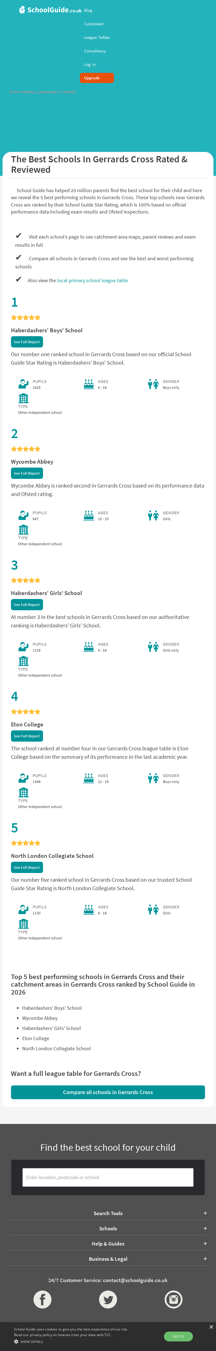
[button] (75, 1341)
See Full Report (27, 341)
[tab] (108, 1213)
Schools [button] (108, 1228)
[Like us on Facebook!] (42, 1300)
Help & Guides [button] (108, 1243)
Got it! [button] (178, 1336)
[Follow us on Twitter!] (108, 1300)
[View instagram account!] (173, 1300)
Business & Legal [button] (108, 1258)
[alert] (108, 1336)
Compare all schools (108, 1092)
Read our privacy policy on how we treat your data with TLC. (63, 1334)
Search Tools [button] (108, 1213)
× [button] (211, 1327)
